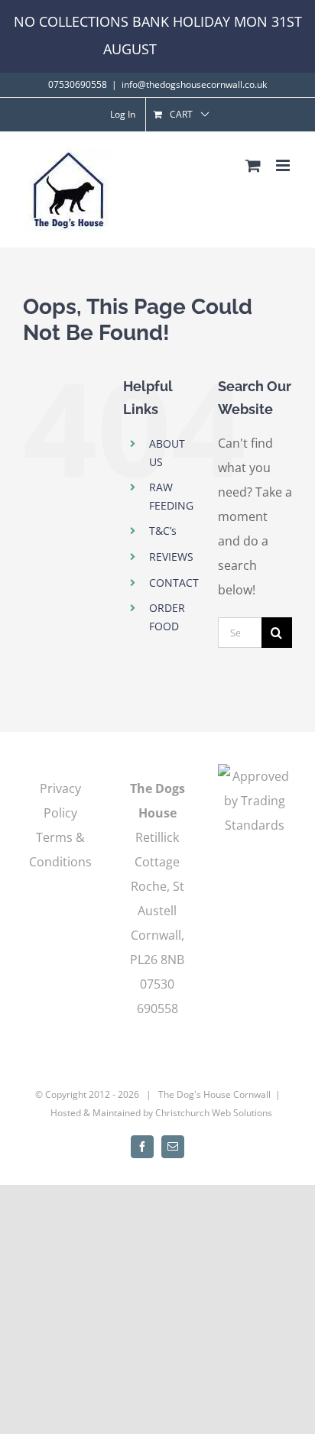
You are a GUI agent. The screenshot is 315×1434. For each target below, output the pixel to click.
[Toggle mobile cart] (253, 165)
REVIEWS (171, 556)
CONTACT (174, 582)
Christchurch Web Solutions (213, 1112)
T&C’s (163, 530)
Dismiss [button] (186, 49)
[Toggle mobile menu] (284, 165)
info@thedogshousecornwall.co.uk (194, 84)
